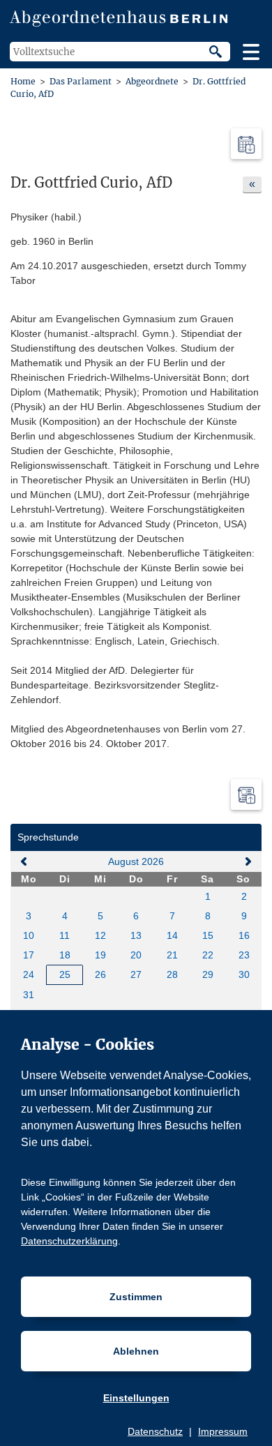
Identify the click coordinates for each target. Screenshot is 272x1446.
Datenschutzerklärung (69, 1241)
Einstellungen (136, 1397)
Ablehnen (136, 1351)
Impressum (223, 1431)
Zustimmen (136, 1296)
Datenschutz (155, 1431)
